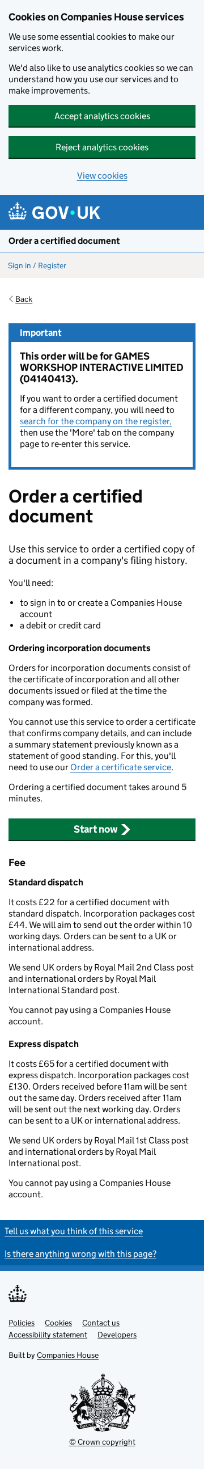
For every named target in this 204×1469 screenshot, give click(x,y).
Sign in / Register (37, 265)
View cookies (102, 175)
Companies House (68, 1355)
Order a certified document (64, 240)
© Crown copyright (102, 1442)
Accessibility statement (47, 1334)
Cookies (58, 1323)
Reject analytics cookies (102, 147)
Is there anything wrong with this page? (80, 1253)
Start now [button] (96, 829)
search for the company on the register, (96, 421)
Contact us (101, 1323)
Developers (117, 1334)
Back (23, 298)
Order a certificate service (120, 767)
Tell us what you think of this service (74, 1231)
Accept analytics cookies (102, 116)
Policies (21, 1323)
